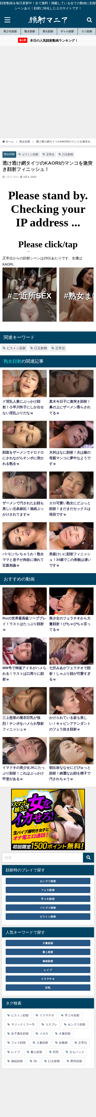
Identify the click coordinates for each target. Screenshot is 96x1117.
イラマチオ (48, 978)
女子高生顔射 (20, 1033)
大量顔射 (48, 943)
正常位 (50, 154)
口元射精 (67, 154)
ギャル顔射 (67, 31)
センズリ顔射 (48, 881)
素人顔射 (48, 952)
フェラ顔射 (48, 890)
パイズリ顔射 (48, 907)
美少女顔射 (10, 31)
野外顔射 (76, 1061)
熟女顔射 (29, 31)
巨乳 (48, 987)
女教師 (63, 1042)
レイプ (48, 970)
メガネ (43, 1033)
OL (35, 1061)
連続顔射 (48, 961)
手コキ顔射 (48, 898)
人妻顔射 (42, 1042)
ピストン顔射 (30, 154)
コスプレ (51, 1024)
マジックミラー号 (23, 1024)
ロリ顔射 (86, 31)
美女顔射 (48, 31)
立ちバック (76, 1052)
